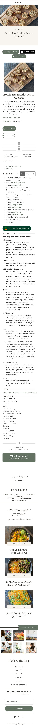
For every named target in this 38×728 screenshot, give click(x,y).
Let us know (14, 459)
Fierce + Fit (19, 543)
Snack (19, 29)
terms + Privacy (25, 723)
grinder (9, 169)
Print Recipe (20, 56)
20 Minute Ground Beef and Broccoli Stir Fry (19, 583)
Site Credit (20, 724)
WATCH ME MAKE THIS (11, 117)
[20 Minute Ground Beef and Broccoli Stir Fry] (19, 567)
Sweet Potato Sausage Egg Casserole (19, 615)
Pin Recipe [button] (10, 135)
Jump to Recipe (12, 52)
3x (32, 174)
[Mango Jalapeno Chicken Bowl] (19, 535)
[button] (3, 121)
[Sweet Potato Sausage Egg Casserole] (19, 599)
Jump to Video (28, 52)
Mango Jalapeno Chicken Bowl (19, 551)
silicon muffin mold (13, 166)
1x (22, 174)
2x (27, 174)
